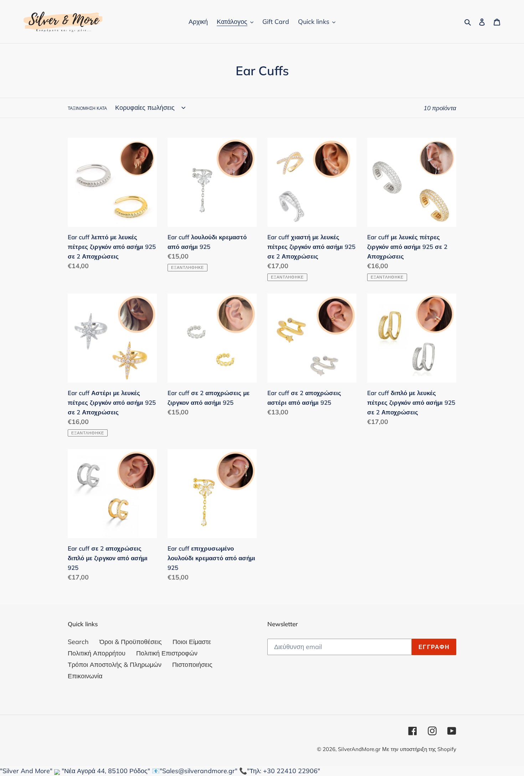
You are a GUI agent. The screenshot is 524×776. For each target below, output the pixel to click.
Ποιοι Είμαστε (192, 642)
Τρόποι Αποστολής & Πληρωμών (114, 664)
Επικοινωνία (85, 676)
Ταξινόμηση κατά (87, 108)
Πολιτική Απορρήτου (96, 653)
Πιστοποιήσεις (192, 664)
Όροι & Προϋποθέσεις (130, 642)
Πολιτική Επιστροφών (166, 653)
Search (78, 642)
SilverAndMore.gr (359, 749)
